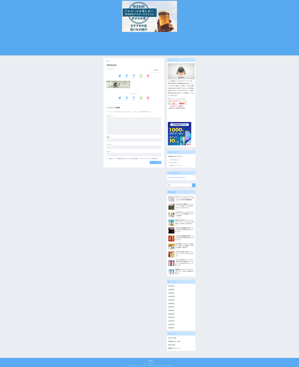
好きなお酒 (174, 162)
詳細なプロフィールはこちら (176, 98)
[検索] (193, 185)
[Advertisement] (149, 44)
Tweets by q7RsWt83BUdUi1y (176, 177)
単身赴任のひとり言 (175, 156)
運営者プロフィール (176, 165)
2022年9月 (171, 300)
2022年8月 (171, 303)
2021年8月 (171, 324)
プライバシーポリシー (149, 363)
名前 (109, 137)
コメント (110, 116)
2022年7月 (171, 307)
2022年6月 (171, 310)
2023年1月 (171, 293)
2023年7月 (171, 286)
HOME (150, 361)
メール (109, 144)
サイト (109, 151)
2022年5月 (171, 314)
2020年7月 (171, 328)
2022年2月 (171, 321)
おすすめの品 (174, 159)
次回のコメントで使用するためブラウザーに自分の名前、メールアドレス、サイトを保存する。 (134, 158)
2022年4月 (171, 317)
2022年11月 (171, 296)
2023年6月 (171, 289)
